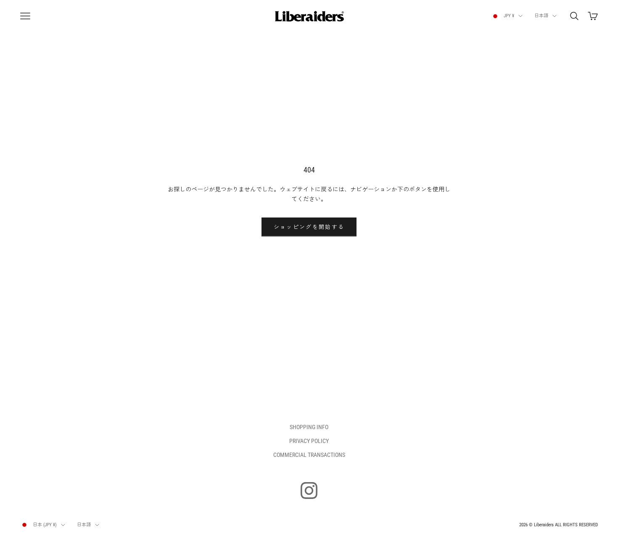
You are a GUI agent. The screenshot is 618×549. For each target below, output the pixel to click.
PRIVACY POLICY (309, 441)
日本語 (541, 16)
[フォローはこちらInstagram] (309, 490)
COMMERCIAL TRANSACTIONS (309, 454)
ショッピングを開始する (309, 227)
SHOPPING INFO (309, 427)
